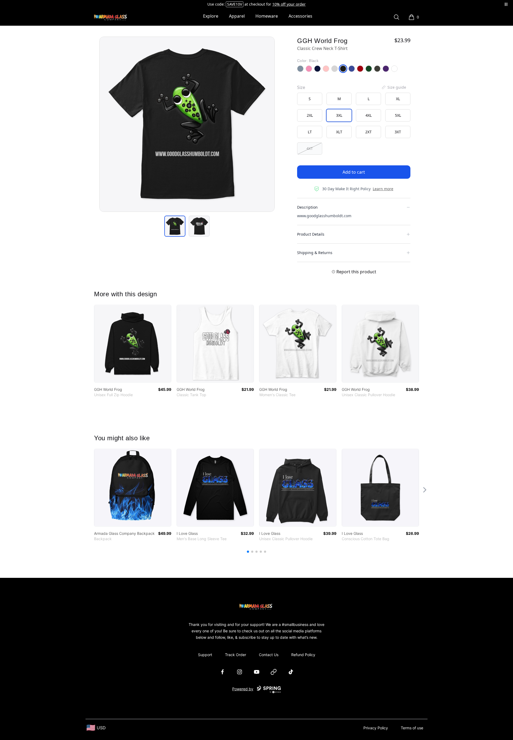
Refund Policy (303, 654)
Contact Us (268, 654)
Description (307, 207)
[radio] (309, 99)
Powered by (242, 689)
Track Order (235, 654)
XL (398, 98)
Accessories (300, 16)
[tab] (175, 226)
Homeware (266, 16)
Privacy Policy (375, 728)
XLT (339, 131)
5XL (398, 115)
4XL (369, 115)
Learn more (383, 188)
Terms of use (412, 728)
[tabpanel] (187, 124)
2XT (368, 131)
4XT (309, 148)
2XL (310, 115)
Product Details (310, 234)
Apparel (237, 16)
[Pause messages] (506, 4)
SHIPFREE (225, 4)
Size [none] (301, 87)
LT (310, 131)
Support (205, 654)
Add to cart (354, 172)
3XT (398, 131)
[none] (393, 87)
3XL (339, 115)
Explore (210, 16)
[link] (132, 343)
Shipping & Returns (314, 252)
